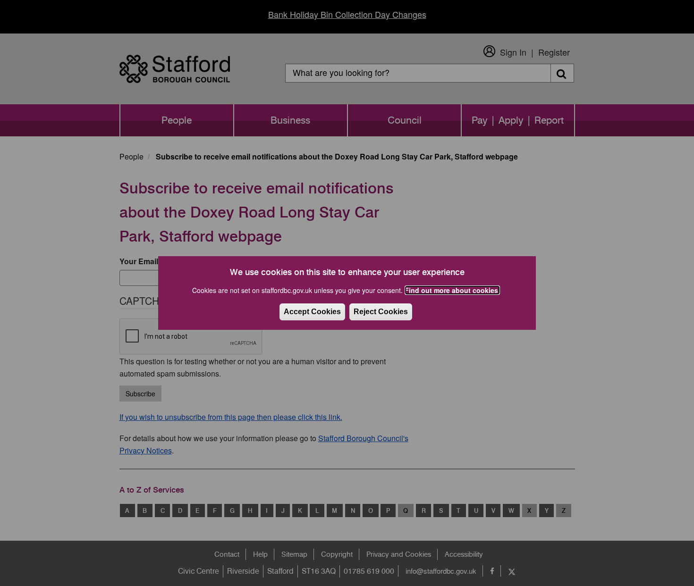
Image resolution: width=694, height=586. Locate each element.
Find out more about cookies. (452, 290)
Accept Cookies (312, 312)
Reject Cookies (381, 312)
